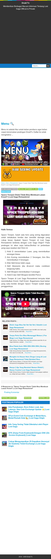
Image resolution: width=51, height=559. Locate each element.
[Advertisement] (25, 37)
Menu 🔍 (7, 123)
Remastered (6, 191)
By (9, 189)
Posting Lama (44, 398)
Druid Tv (25, 3)
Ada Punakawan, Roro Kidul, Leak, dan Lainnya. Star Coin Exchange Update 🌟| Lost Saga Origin (28, 409)
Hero (41, 189)
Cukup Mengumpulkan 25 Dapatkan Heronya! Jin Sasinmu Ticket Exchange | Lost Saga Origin (28, 443)
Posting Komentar (11, 392)
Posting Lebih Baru (9, 398)
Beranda (27, 398)
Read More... (29, 331)
